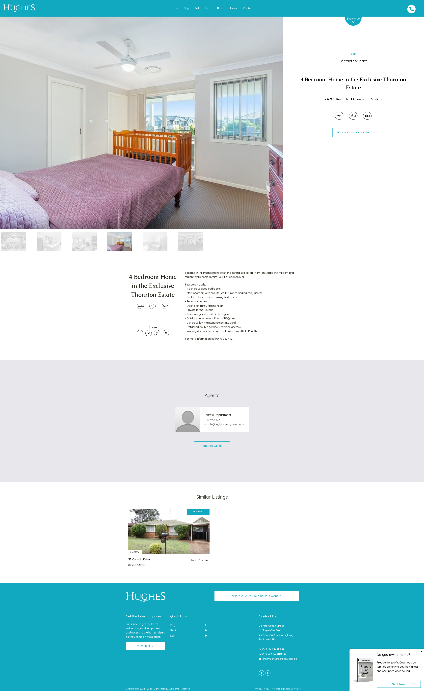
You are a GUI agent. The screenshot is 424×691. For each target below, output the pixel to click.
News (233, 8)
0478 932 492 (212, 420)
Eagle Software (292, 688)
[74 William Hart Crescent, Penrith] (141, 123)
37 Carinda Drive (139, 559)
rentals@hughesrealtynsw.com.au (224, 424)
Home (174, 8)
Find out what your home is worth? (257, 596)
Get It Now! (398, 684)
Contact (248, 8)
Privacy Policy (262, 688)
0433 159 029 (269, 648)
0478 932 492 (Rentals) (275, 653)
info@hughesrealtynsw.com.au (279, 658)
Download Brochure (354, 132)
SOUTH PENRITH (137, 564)
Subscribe (144, 646)
